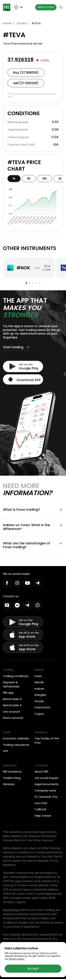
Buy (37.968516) (26, 72)
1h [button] (14, 178)
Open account (45, 7)
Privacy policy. (17, 958)
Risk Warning (11, 910)
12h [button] (44, 178)
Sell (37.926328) (25, 83)
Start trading (13, 347)
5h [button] (29, 178)
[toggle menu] (61, 7)
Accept (33, 968)
